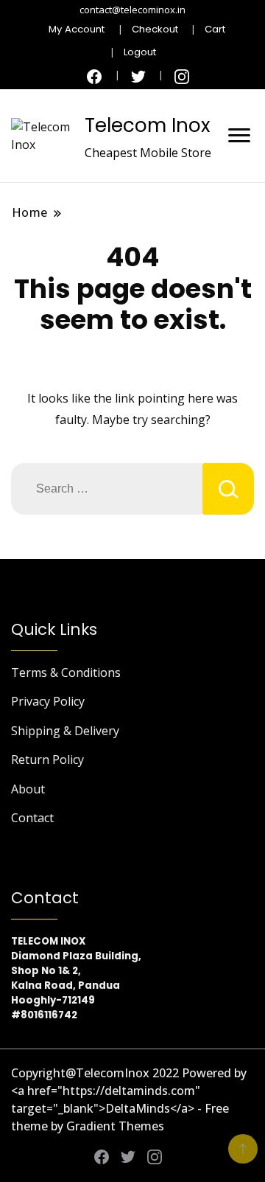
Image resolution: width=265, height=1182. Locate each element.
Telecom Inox (147, 125)
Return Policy (47, 759)
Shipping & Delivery (65, 731)
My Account (77, 29)
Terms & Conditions (66, 672)
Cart (215, 29)
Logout (140, 52)
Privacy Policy (48, 701)
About (28, 789)
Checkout (155, 29)
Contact (32, 818)
